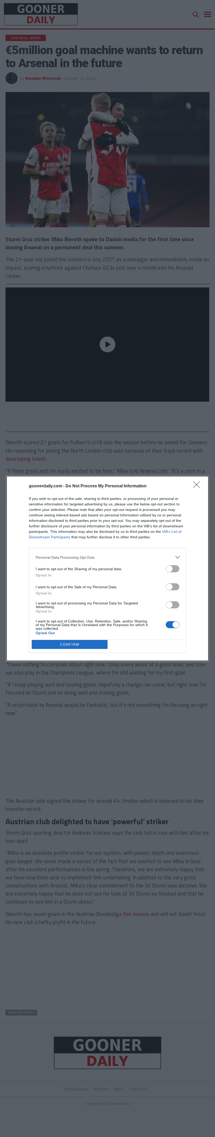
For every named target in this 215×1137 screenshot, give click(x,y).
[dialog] (107, 568)
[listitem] (107, 557)
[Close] (198, 486)
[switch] (172, 568)
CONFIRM (69, 645)
